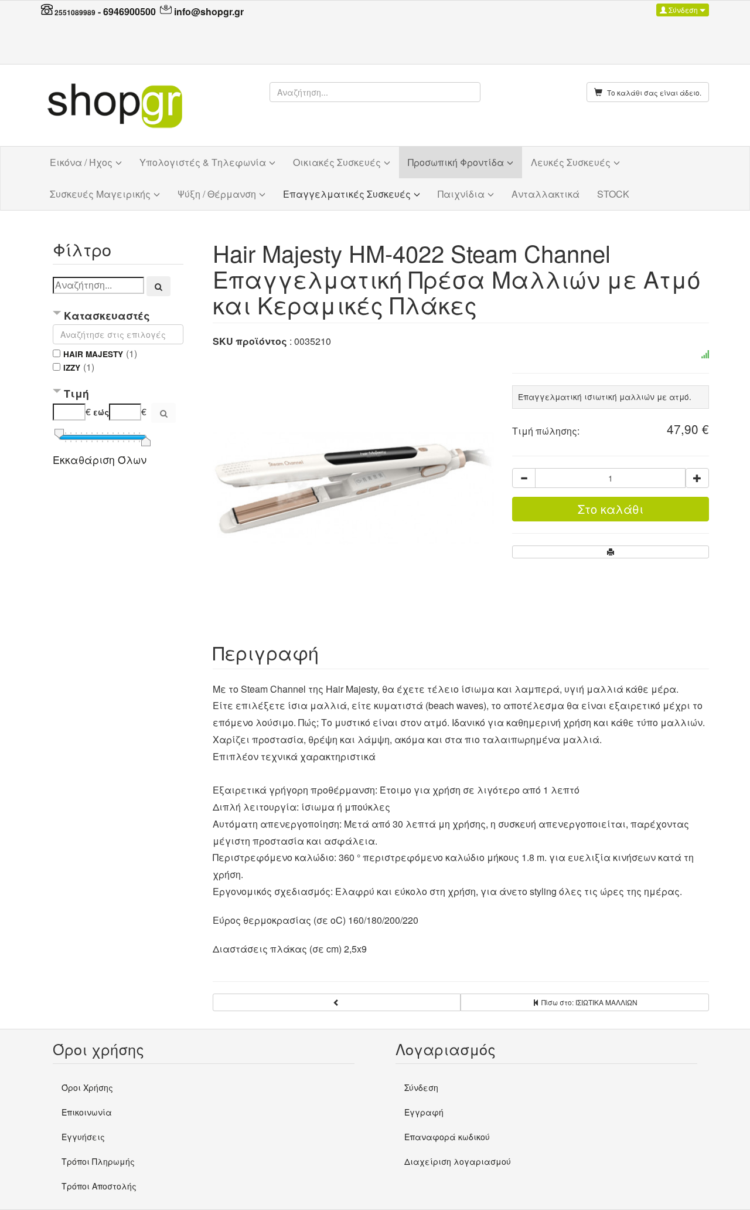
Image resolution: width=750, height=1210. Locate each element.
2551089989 (75, 12)
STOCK (613, 194)
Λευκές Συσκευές (571, 162)
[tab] (118, 316)
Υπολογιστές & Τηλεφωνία (202, 162)
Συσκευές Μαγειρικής (100, 194)
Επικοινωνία (87, 1112)
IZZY (71, 367)
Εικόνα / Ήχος (81, 162)
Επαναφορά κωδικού (447, 1137)
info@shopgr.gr (209, 11)
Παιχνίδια (461, 194)
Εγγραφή (424, 1112)
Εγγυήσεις (83, 1137)
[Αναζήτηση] (158, 286)
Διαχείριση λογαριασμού (457, 1161)
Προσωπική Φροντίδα (456, 162)
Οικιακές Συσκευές (337, 162)
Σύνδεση (683, 10)
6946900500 (129, 11)
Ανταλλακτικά (545, 194)
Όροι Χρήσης (87, 1087)
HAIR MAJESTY (93, 354)
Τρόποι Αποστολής (99, 1186)
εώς (101, 412)
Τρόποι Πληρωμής (98, 1161)
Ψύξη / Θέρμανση (217, 194)
